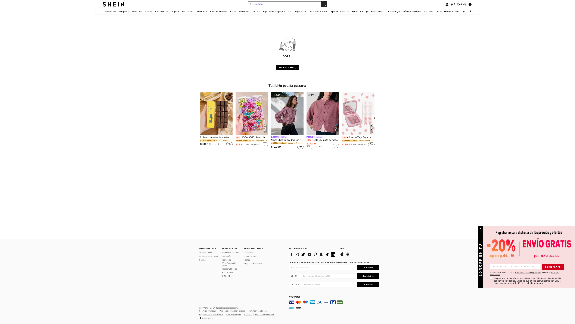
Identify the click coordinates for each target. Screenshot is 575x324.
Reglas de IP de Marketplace (211, 315)
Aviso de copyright (233, 315)
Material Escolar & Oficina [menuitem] (448, 11)
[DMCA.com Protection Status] (298, 308)
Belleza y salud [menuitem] (377, 11)
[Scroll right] (470, 11)
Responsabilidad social (208, 256)
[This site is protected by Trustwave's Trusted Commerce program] (291, 308)
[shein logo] (113, 4)
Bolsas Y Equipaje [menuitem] (360, 11)
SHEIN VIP (226, 276)
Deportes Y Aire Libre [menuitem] (339, 11)
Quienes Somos (205, 253)
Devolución (226, 256)
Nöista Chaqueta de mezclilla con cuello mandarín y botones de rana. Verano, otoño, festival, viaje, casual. (323, 140)
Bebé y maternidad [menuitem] (318, 11)
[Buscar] (324, 4)
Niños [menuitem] (190, 11)
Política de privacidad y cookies (232, 311)
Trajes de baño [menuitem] (177, 11)
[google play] (348, 256)
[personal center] (447, 4)
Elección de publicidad (264, 315)
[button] (465, 4)
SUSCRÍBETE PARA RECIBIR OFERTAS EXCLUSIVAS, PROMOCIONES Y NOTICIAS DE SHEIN (329, 262)
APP (342, 249)
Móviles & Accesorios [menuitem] (412, 11)
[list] (313, 254)
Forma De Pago (250, 256)
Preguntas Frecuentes (253, 263)
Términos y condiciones (258, 311)
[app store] (342, 256)
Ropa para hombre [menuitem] (218, 11)
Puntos (247, 260)
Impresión (248, 315)
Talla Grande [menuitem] (201, 11)
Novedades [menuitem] (137, 11)
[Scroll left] (467, 11)
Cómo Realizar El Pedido (229, 264)
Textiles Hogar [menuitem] (393, 11)
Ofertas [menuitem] (148, 11)
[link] (452, 4)
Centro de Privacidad (207, 311)
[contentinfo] (334, 302)
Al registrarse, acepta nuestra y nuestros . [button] (525, 274)
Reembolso (226, 260)
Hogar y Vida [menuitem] (301, 11)
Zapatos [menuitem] (256, 11)
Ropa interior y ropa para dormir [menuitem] (277, 11)
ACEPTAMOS (294, 297)
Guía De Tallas (228, 273)
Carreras (202, 260)
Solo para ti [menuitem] (124, 11)
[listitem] (216, 121)
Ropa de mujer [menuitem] (161, 11)
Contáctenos (249, 253)
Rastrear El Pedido (229, 269)
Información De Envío (230, 253)
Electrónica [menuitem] (429, 11)
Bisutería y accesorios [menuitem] (239, 11)
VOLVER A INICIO (287, 67)
